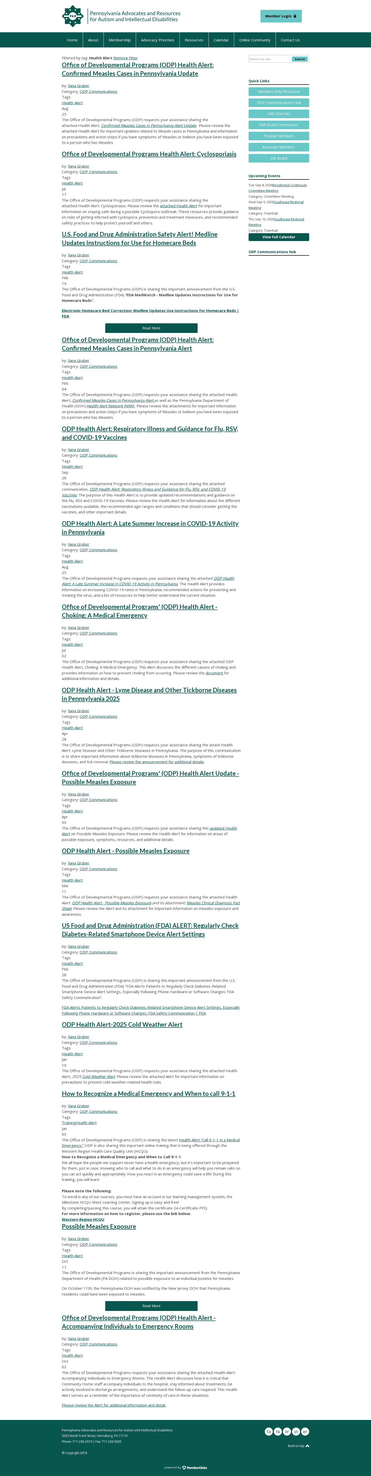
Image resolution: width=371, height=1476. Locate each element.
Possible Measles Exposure (99, 1226)
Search (300, 59)
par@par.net (71, 1447)
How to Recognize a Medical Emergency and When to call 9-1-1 (148, 1093)
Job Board (279, 158)
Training (69, 1122)
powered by (173, 1467)
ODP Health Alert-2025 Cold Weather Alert (122, 1024)
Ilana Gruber (78, 85)
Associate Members (279, 147)
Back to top (296, 1446)
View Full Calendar (278, 236)
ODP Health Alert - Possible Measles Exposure (126, 850)
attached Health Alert (178, 205)
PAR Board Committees (279, 124)
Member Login (278, 16)
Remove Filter (125, 57)
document (214, 672)
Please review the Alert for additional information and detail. (114, 1405)
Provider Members (279, 136)
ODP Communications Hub (279, 102)
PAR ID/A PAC (279, 113)
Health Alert (72, 102)
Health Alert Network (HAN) (111, 405)
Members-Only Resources (279, 91)
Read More (151, 328)
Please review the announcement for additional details (157, 761)
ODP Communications (98, 91)
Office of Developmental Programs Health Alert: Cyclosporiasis (149, 153)
